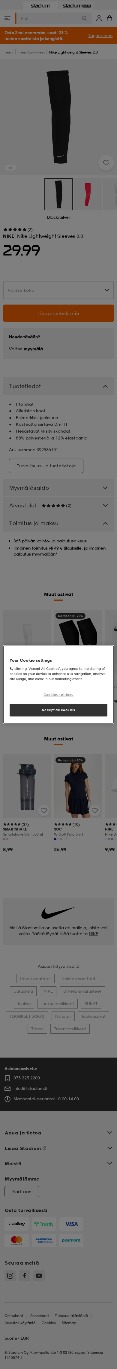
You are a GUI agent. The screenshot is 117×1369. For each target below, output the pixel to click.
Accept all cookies (58, 710)
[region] (58, 684)
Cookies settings (59, 694)
